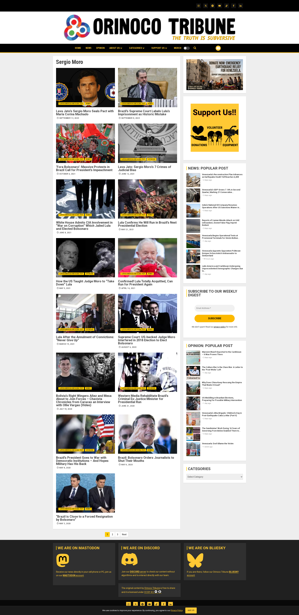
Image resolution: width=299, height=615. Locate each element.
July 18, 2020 (65, 409)
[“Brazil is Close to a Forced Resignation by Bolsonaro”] (85, 493)
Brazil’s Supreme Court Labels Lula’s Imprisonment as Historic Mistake (144, 112)
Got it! (191, 610)
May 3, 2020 (65, 523)
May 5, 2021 (65, 288)
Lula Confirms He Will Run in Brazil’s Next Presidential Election (147, 224)
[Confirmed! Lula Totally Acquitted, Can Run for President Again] (147, 257)
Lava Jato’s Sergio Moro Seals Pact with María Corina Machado (85, 112)
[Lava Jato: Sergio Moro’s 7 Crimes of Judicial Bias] (147, 143)
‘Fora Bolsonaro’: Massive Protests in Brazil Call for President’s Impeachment (84, 168)
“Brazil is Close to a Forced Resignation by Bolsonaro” (84, 518)
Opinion (100, 48)
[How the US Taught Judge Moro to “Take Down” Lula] (85, 257)
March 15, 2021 (67, 344)
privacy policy (220, 327)
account (73, 575)
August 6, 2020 (128, 347)
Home (78, 48)
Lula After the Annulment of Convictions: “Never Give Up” (85, 338)
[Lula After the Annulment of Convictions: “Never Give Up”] (85, 313)
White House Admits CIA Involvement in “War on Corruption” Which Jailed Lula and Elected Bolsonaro (84, 226)
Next (124, 534)
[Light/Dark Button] (187, 48)
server (138, 571)
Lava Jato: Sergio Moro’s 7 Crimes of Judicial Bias (144, 168)
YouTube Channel (213, 48)
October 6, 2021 (67, 174)
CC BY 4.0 (149, 592)
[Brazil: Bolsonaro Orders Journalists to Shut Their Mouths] (147, 434)
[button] (195, 48)
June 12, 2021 (128, 174)
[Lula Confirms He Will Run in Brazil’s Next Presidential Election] (147, 199)
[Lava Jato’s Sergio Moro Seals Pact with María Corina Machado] (85, 87)
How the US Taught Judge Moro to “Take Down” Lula (85, 282)
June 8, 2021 (65, 233)
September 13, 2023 (69, 118)
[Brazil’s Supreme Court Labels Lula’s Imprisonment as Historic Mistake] (147, 87)
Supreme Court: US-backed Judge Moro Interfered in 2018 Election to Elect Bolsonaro (146, 340)
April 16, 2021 (128, 288)
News (88, 48)
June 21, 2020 (128, 406)
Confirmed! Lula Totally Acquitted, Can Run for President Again (145, 282)
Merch (177, 48)
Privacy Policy (177, 610)
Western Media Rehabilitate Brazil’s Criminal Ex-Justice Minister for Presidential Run (143, 399)
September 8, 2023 (130, 118)
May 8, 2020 (65, 468)
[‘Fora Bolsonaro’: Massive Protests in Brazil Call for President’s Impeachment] (85, 143)
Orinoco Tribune (152, 588)
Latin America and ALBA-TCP (71, 103)
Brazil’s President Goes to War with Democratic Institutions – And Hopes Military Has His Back (82, 461)
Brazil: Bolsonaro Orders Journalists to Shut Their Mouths (146, 459)
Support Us (158, 48)
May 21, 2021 (127, 229)
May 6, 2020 (127, 465)
